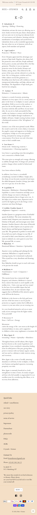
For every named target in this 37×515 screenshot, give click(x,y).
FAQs (6, 439)
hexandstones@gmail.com (16, 458)
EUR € (18, 490)
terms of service (9, 418)
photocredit (8, 434)
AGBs (6, 444)
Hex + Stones (10, 9)
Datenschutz (8, 428)
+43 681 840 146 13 (15, 462)
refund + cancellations (11, 403)
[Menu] (34, 9)
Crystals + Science (10, 449)
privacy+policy (9, 413)
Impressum (7, 423)
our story (7, 408)
